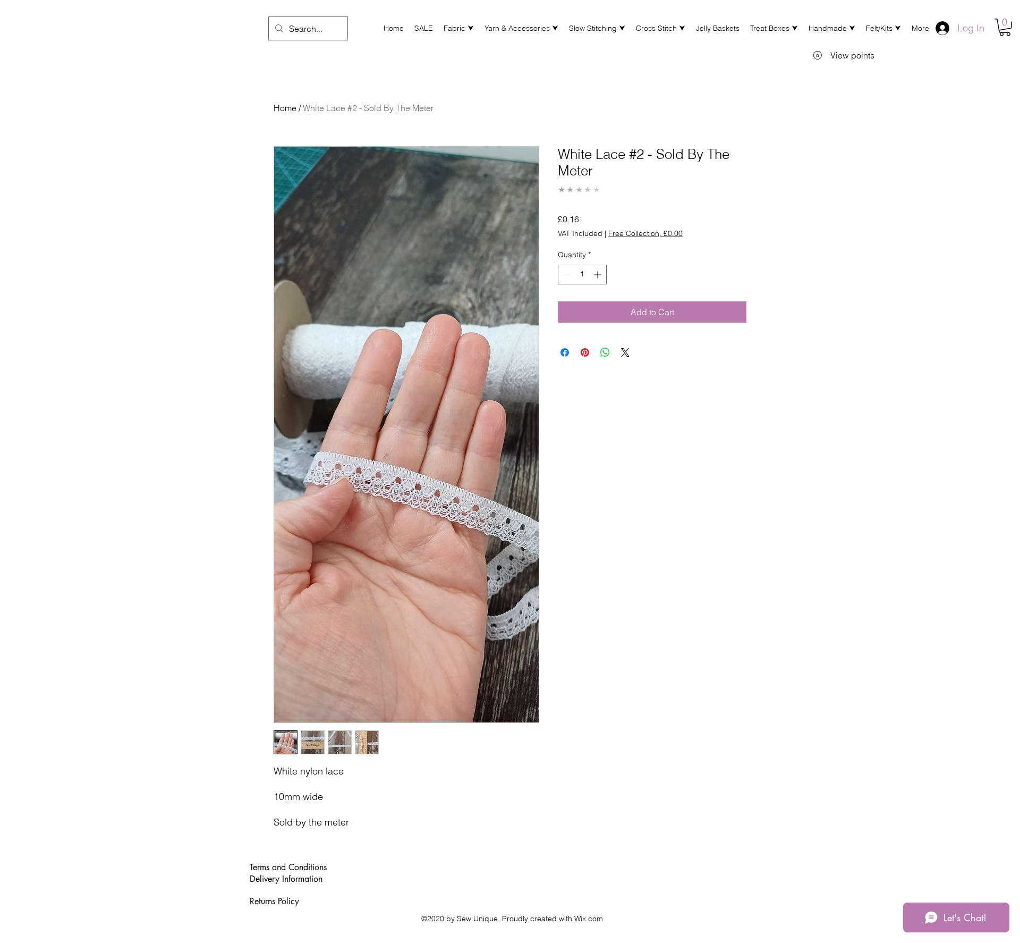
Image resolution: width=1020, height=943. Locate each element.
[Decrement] (566, 274)
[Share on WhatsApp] (605, 352)
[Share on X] (625, 352)
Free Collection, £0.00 (645, 233)
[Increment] (598, 274)
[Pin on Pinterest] (585, 352)
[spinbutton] (582, 274)
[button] (458, 28)
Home (285, 108)
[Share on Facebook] (564, 352)
